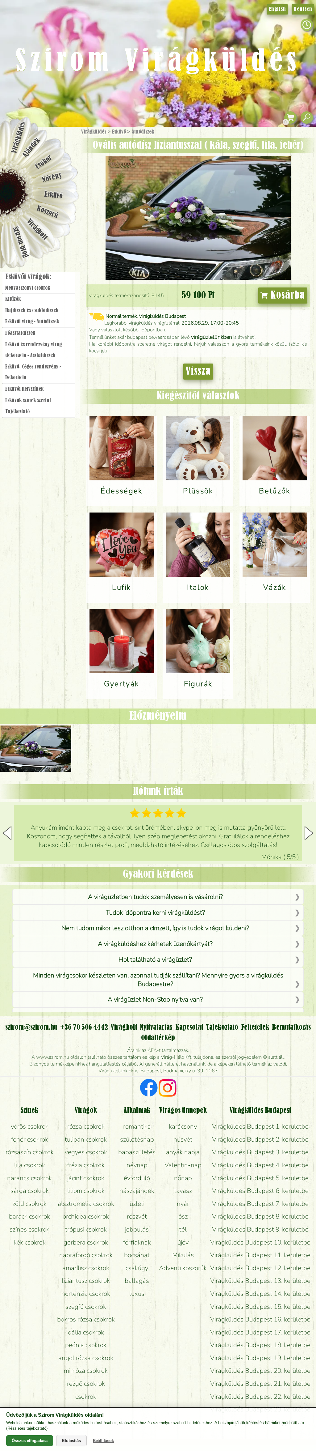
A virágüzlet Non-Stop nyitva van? (155, 999)
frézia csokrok (86, 1165)
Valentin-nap (183, 1165)
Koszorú (47, 212)
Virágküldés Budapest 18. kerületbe (260, 1345)
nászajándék (136, 1190)
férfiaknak (137, 1242)
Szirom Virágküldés (158, 62)
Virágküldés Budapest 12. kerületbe (260, 1268)
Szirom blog (20, 242)
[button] (309, 833)
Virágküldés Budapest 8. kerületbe (260, 1216)
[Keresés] (307, 117)
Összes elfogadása (30, 1440)
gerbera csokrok (86, 1242)
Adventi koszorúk (183, 1268)
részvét (137, 1216)
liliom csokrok (86, 1190)
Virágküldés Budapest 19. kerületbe (260, 1358)
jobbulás (137, 1229)
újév (183, 1242)
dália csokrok (86, 1332)
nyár (183, 1203)
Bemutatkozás (291, 1027)
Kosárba (286, 295)
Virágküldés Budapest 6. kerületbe (260, 1190)
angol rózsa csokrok (85, 1358)
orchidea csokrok (86, 1216)
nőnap (183, 1178)
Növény (52, 177)
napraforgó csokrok (86, 1255)
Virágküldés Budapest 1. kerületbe (260, 1126)
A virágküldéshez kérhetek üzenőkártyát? (155, 943)
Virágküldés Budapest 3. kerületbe (260, 1152)
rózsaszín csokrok (30, 1152)
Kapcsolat (189, 1027)
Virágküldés (93, 132)
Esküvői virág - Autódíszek (32, 321)
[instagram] (167, 1089)
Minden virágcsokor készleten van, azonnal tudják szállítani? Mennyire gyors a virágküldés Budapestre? (158, 979)
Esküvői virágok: (28, 277)
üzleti (137, 1203)
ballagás (137, 1280)
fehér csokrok (29, 1139)
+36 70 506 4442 (84, 1027)
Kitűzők (13, 299)
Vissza (198, 372)
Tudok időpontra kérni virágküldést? (155, 912)
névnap (137, 1165)
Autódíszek (143, 132)
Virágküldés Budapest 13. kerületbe (260, 1280)
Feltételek (255, 1027)
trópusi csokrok (86, 1229)
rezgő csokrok (86, 1383)
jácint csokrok (85, 1178)
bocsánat (137, 1255)
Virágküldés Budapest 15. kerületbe (260, 1306)
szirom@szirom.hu (31, 1027)
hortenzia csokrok (85, 1293)
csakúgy (137, 1268)
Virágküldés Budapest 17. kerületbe (260, 1332)
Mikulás (183, 1255)
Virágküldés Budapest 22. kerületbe (260, 1396)
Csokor (44, 162)
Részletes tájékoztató (26, 1428)
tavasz (183, 1190)
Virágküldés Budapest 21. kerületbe (260, 1383)
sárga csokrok (29, 1190)
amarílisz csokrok (85, 1268)
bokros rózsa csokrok (86, 1319)
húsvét (182, 1139)
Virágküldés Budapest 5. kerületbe (260, 1178)
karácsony (183, 1126)
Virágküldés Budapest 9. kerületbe (260, 1229)
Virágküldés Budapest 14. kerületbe (260, 1293)
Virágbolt (37, 229)
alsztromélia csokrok (86, 1203)
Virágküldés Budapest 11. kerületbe (260, 1255)
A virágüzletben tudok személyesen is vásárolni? (155, 896)
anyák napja (183, 1152)
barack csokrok (29, 1216)
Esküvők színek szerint (28, 400)
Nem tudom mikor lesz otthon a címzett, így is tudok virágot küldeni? (155, 928)
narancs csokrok (29, 1178)
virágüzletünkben (211, 337)
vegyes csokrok (86, 1152)
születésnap (137, 1139)
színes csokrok (29, 1229)
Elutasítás (71, 1440)
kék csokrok (30, 1242)
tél (183, 1229)
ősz (183, 1216)
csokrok (85, 1396)
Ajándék (31, 148)
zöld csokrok (29, 1203)
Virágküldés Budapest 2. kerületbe (260, 1139)
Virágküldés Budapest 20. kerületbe (260, 1370)
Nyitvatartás (156, 1027)
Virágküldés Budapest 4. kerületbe (260, 1165)
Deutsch (303, 9)
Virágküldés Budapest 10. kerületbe (260, 1242)
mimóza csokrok (86, 1370)
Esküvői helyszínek (24, 389)
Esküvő (119, 132)
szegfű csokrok (85, 1306)
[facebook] (148, 1089)
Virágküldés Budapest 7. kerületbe (260, 1203)
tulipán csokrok (86, 1139)
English (277, 9)
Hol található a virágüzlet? (155, 959)
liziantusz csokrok (86, 1280)
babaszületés (137, 1152)
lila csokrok (29, 1165)
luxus (136, 1293)
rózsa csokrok (86, 1126)
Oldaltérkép (158, 1038)
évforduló (137, 1178)
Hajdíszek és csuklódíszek (31, 310)
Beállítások (103, 1440)
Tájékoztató (17, 411)
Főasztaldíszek (20, 333)
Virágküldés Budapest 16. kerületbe (260, 1319)
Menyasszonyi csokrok (27, 288)
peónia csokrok (85, 1345)
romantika (137, 1126)
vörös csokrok (29, 1126)
